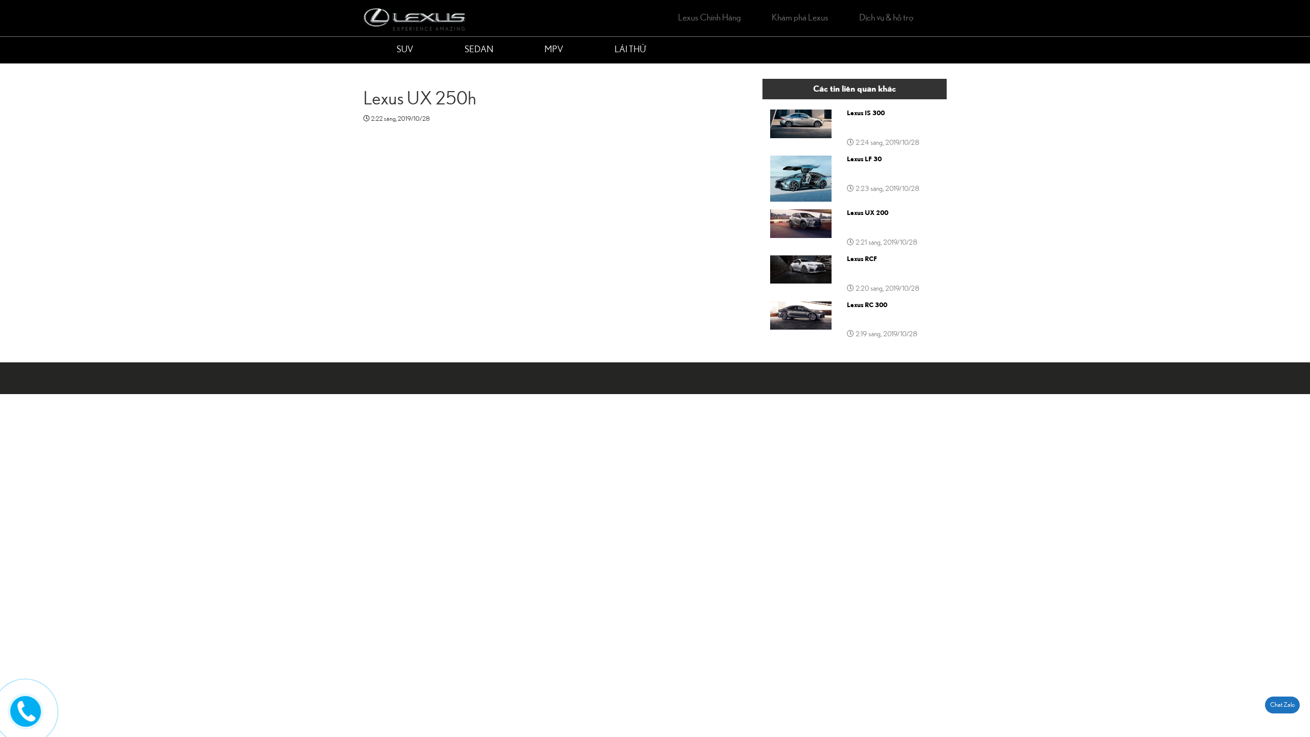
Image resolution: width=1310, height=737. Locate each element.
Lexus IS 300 (866, 113)
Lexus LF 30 (864, 159)
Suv (405, 49)
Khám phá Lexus (800, 18)
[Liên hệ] (25, 710)
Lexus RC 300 (867, 305)
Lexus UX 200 (867, 212)
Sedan (479, 49)
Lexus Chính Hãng (709, 18)
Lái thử (630, 49)
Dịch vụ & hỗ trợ (886, 18)
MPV (553, 49)
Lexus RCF (862, 259)
